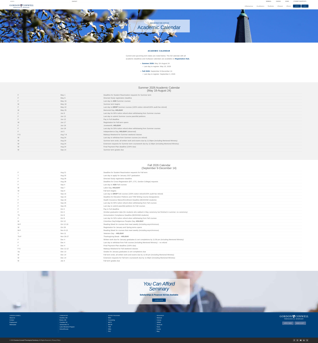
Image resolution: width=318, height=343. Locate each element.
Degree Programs (114, 315)
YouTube (300, 340)
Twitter (307, 340)
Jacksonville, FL (64, 324)
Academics (260, 6)
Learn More (159, 300)
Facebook (294, 340)
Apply (297, 6)
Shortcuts (159, 324)
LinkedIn (304, 340)
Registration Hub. (182, 59)
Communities (64, 315)
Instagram (297, 340)
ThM (109, 327)
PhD (109, 331)
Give (305, 6)
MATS (110, 322)
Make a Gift (300, 323)
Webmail (268, 1)
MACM (110, 324)
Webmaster (13, 324)
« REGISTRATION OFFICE (159, 23)
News (158, 327)
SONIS (287, 1)
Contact (74, 1)
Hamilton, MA (63, 318)
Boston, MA (63, 320)
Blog (158, 331)
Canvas (278, 1)
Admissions (249, 6)
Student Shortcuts (300, 1)
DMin (109, 329)
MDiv (109, 318)
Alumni (280, 6)
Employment (13, 322)
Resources (160, 315)
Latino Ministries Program (67, 327)
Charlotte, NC (64, 322)
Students (271, 6)
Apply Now (288, 323)
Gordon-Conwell (15, 315)
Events (159, 329)
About (288, 6)
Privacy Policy (56, 340)
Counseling (111, 320)
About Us (12, 318)
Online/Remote (64, 329)
